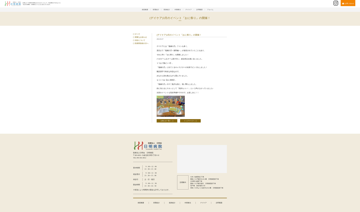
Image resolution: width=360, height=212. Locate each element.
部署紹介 (156, 9)
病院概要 (145, 9)
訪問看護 (199, 9)
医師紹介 (167, 9)
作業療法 (178, 9)
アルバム (210, 9)
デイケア (188, 9)
